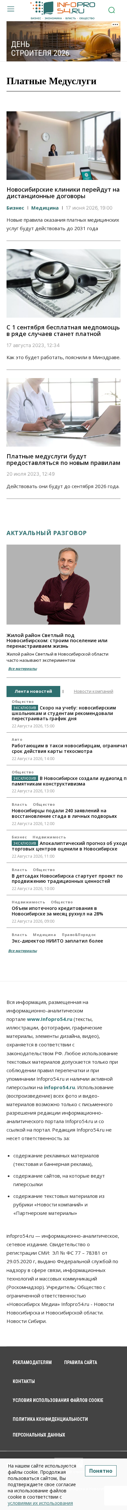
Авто (17, 739)
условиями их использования (40, 1503)
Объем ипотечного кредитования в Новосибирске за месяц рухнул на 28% (57, 911)
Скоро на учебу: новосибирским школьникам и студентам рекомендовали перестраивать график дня (64, 713)
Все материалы (22, 668)
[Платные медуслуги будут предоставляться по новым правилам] (63, 412)
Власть (19, 804)
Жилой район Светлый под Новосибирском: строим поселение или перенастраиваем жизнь (57, 640)
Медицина (45, 207)
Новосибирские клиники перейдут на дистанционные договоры (63, 192)
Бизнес (15, 207)
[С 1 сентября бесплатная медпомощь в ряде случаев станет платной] (63, 283)
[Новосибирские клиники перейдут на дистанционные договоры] (63, 145)
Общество (23, 701)
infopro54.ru (59, 1087)
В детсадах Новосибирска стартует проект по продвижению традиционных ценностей (67, 878)
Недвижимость (49, 837)
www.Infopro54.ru (49, 1019)
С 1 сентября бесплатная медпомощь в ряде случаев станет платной (63, 330)
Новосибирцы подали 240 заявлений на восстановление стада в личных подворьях (64, 813)
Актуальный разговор (47, 533)
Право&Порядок (79, 934)
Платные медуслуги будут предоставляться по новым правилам (63, 459)
